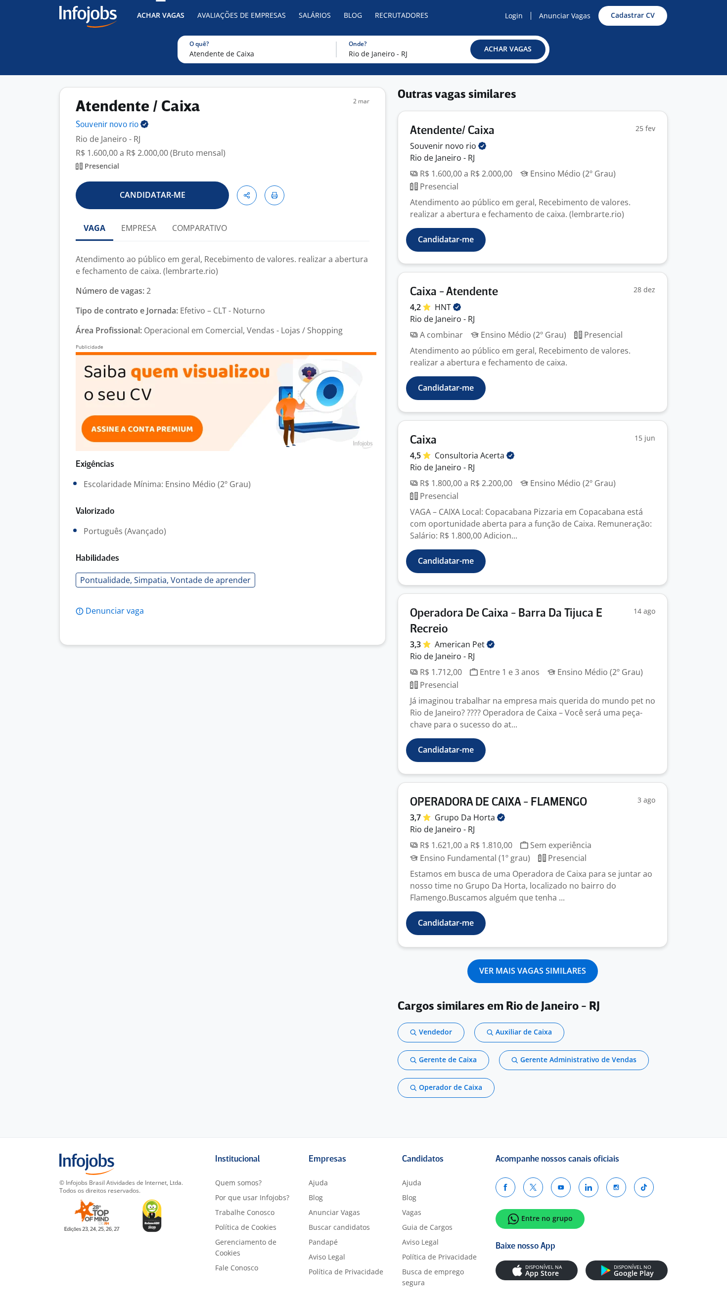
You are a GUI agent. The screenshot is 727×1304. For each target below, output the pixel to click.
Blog (353, 15)
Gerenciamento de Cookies (245, 1247)
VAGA (94, 228)
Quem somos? (238, 1182)
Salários (315, 15)
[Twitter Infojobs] (533, 1187)
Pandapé (323, 1242)
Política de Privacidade (346, 1271)
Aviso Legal (327, 1256)
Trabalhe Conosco (244, 1212)
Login (514, 15)
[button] (507, 49)
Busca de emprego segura (433, 1277)
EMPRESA (138, 228)
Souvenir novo (108, 125)
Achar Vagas (160, 15)
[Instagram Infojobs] (616, 1187)
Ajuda (318, 1182)
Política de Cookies (245, 1227)
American (461, 644)
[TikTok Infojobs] (644, 1187)
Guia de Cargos (427, 1227)
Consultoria (470, 455)
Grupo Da (466, 817)
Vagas (411, 1212)
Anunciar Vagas (565, 15)
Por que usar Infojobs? (252, 1197)
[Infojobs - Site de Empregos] (88, 16)
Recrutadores (401, 15)
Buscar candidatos (339, 1227)
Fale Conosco (236, 1267)
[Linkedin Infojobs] (588, 1187)
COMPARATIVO (199, 228)
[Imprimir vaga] (274, 195)
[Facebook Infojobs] (505, 1187)
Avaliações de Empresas (241, 15)
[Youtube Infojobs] (561, 1187)
